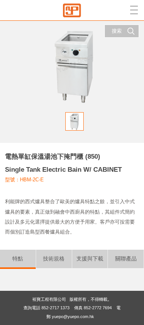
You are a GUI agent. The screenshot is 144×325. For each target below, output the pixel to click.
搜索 (117, 31)
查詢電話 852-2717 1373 (46, 307)
